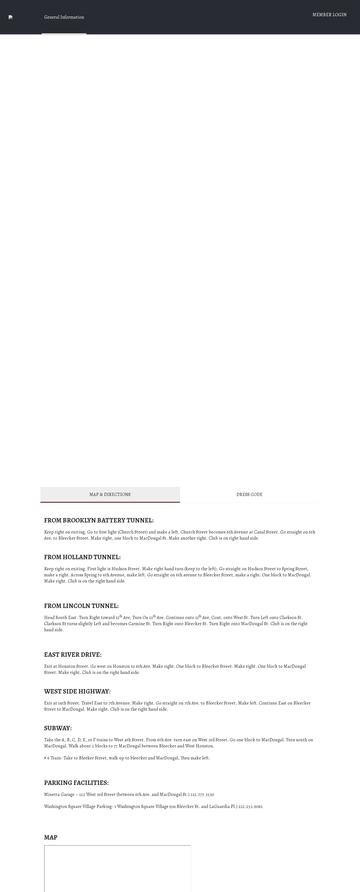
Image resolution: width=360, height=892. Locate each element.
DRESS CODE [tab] (249, 494)
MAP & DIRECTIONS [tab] (110, 494)
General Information (64, 17)
